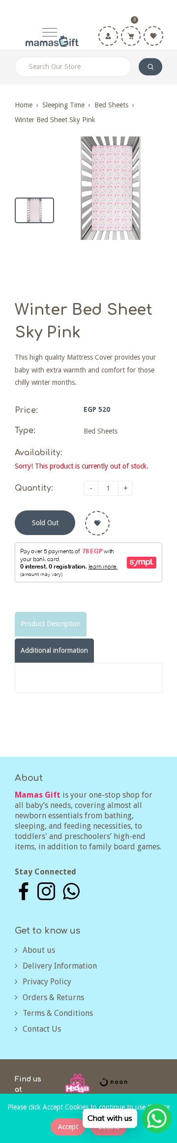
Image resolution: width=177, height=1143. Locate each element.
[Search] (150, 67)
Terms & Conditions (58, 1013)
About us (39, 950)
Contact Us (42, 1029)
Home (23, 105)
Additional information (54, 650)
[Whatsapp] (71, 891)
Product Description (51, 624)
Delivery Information (60, 966)
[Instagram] (46, 891)
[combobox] (73, 67)
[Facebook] (23, 891)
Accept (68, 1127)
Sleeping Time (63, 105)
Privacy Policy (47, 981)
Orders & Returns (53, 997)
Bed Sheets (111, 105)
